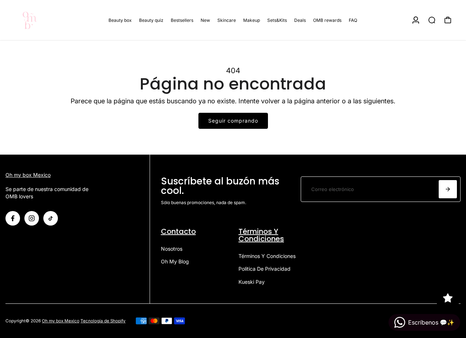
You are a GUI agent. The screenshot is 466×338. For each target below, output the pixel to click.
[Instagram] (31, 218)
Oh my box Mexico (28, 175)
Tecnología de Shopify (103, 320)
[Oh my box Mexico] (56, 20)
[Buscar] (431, 20)
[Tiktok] (50, 218)
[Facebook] (12, 218)
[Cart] (448, 20)
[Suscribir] (447, 189)
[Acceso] (415, 20)
